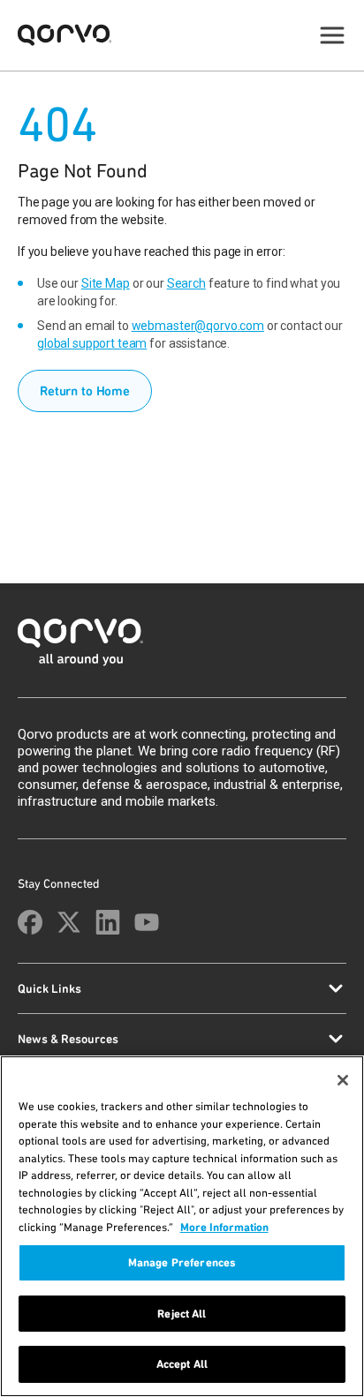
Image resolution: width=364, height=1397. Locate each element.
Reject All (181, 1313)
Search (186, 283)
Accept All (182, 1364)
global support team (92, 343)
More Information (224, 1227)
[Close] (342, 1080)
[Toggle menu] (332, 35)
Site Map (105, 283)
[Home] (182, 647)
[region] (182, 1226)
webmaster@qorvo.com (198, 326)
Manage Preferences (182, 1262)
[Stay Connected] (30, 922)
